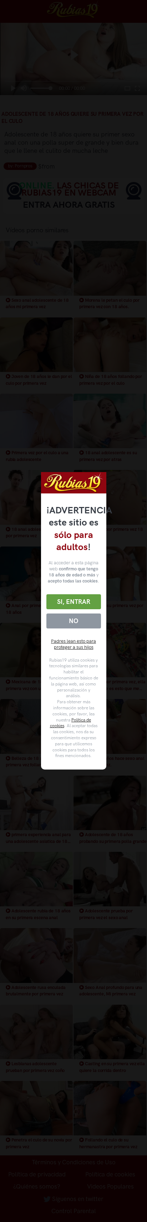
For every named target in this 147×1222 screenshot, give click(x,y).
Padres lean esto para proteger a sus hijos (73, 644)
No (73, 621)
